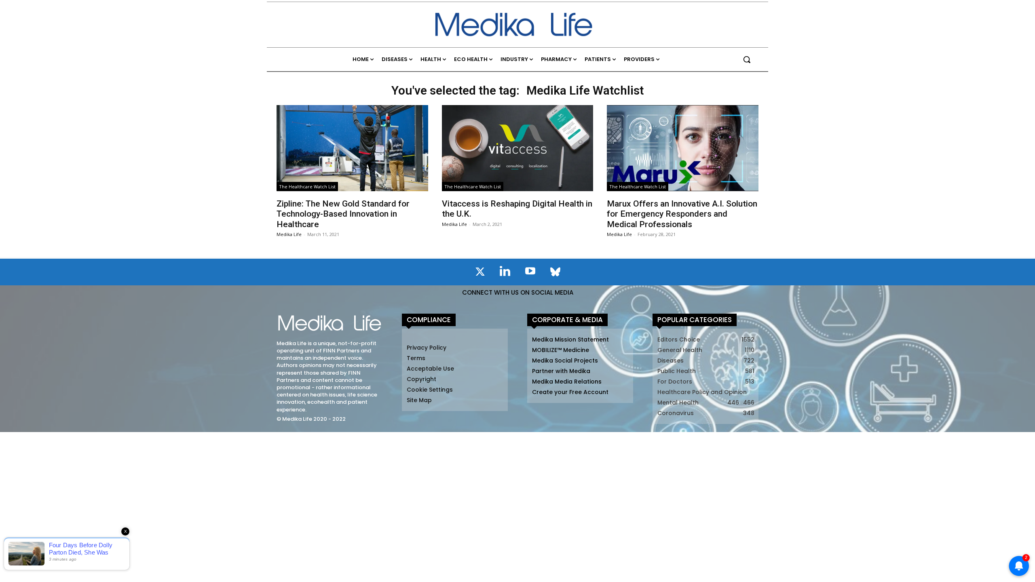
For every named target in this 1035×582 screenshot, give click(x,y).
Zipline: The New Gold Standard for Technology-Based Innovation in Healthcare (343, 214)
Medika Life (289, 234)
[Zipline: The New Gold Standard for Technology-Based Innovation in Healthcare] (352, 148)
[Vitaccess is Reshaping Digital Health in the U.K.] (517, 148)
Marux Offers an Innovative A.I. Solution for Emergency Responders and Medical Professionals (682, 214)
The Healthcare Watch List (307, 186)
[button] (746, 59)
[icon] (480, 273)
